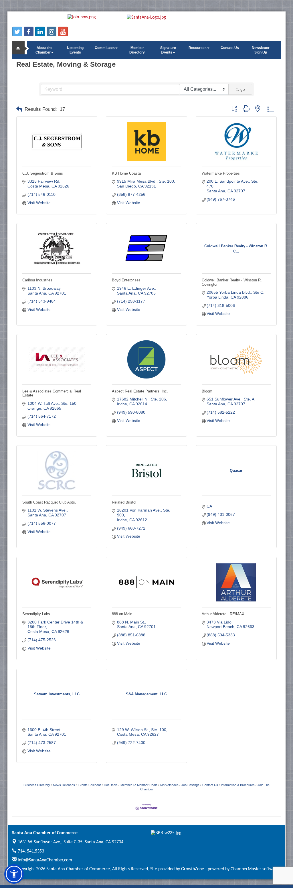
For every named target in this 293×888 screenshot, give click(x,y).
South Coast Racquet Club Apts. (49, 502)
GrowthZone (192, 869)
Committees (105, 48)
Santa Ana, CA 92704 (70, 842)
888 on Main (122, 614)
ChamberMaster (246, 869)
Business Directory (36, 785)
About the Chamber (43, 50)
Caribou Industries (37, 280)
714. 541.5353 (30, 851)
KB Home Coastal (127, 173)
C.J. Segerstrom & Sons (42, 173)
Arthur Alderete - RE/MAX (223, 614)
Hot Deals (111, 785)
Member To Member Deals (138, 785)
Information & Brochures (238, 785)
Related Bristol (124, 502)
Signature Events (168, 50)
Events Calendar (89, 785)
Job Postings (190, 785)
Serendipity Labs (36, 614)
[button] (19, 109)
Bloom (207, 391)
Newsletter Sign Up (261, 50)
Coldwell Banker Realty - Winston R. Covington (232, 282)
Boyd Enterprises (126, 280)
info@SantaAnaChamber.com (44, 860)
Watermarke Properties (221, 173)
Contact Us (230, 48)
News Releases (64, 785)
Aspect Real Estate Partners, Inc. (140, 391)
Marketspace (169, 785)
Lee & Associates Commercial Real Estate (51, 393)
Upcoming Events (75, 50)
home (20, 47)
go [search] (242, 89)
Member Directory (137, 50)
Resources (198, 48)
